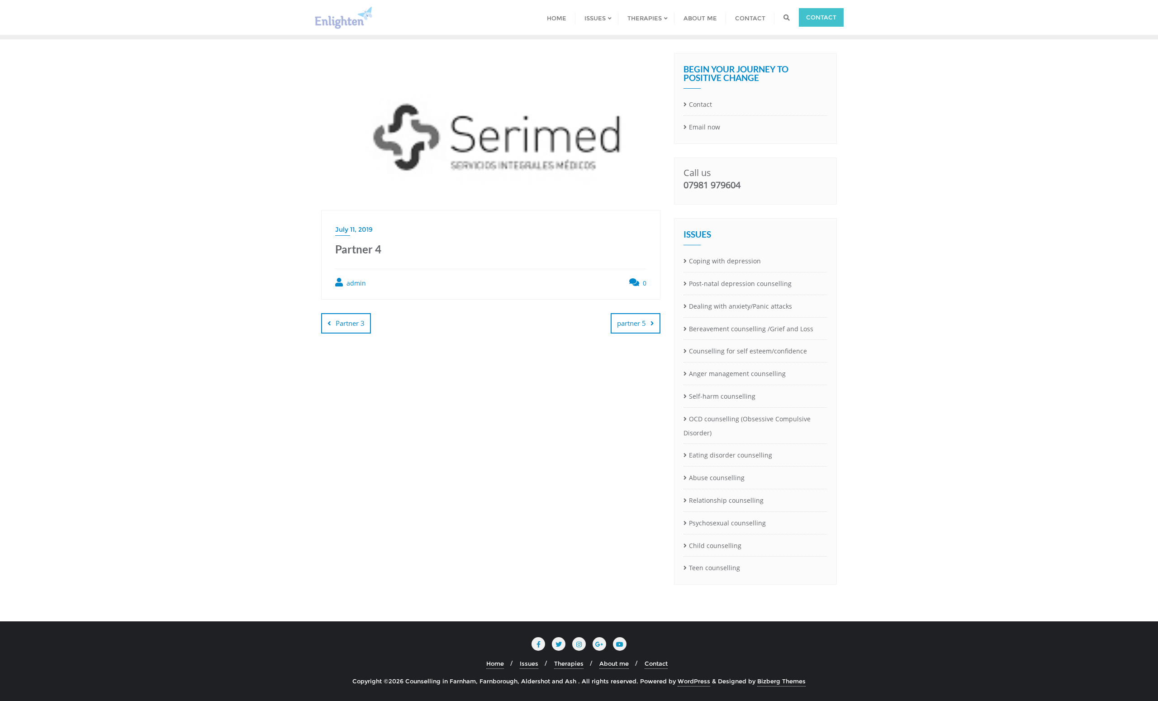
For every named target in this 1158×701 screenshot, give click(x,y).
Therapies (569, 663)
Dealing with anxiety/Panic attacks (740, 306)
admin (355, 283)
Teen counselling (714, 567)
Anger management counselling (737, 373)
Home (495, 663)
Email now (704, 127)
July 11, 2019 (354, 229)
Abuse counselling (717, 477)
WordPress (694, 681)
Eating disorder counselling (730, 455)
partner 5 (631, 323)
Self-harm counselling (722, 396)
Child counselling (715, 545)
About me (614, 663)
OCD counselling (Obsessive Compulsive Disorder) (747, 426)
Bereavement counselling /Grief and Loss (751, 328)
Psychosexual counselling (727, 523)
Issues (529, 663)
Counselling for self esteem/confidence (748, 351)
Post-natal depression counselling (740, 283)
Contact (821, 17)
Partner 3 (350, 323)
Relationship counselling (726, 500)
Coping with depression (725, 261)
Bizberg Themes (781, 681)
